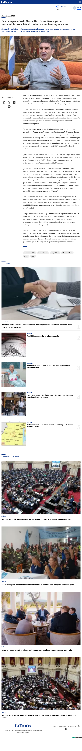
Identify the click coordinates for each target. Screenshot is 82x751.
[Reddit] (9, 107)
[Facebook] (14, 102)
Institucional (62, 726)
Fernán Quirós (43, 253)
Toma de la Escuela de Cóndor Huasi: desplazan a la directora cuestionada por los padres (50, 396)
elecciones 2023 (29, 253)
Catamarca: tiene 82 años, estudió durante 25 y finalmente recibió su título (48, 366)
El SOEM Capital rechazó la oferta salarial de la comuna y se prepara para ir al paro (38, 585)
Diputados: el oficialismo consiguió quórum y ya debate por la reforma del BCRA (36, 519)
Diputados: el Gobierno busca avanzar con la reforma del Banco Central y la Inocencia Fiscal (39, 716)
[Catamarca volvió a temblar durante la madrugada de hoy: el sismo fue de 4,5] (14, 433)
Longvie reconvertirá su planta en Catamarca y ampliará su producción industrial (37, 650)
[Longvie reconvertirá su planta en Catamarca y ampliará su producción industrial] (41, 618)
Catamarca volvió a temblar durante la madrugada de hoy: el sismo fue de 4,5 (50, 426)
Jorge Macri (55, 253)
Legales (27, 732)
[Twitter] (9, 102)
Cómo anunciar (72, 726)
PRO (33, 256)
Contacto (55, 726)
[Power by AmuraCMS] (77, 737)
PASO (26, 256)
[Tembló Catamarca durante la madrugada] (14, 345)
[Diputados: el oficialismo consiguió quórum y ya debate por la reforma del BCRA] (41, 487)
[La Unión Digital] (6, 2)
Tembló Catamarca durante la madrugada (43, 336)
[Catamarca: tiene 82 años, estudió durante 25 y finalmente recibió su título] (14, 374)
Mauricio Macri (67, 253)
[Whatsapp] (4, 102)
